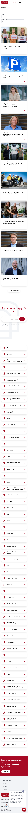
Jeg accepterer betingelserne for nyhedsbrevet (11, 324)
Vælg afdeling (4, 14)
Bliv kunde (6, 771)
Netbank (19, 2)
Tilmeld (22, 319)
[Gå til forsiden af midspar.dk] (4, 2)
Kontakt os (15, 771)
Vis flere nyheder (15, 290)
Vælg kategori (4, 19)
